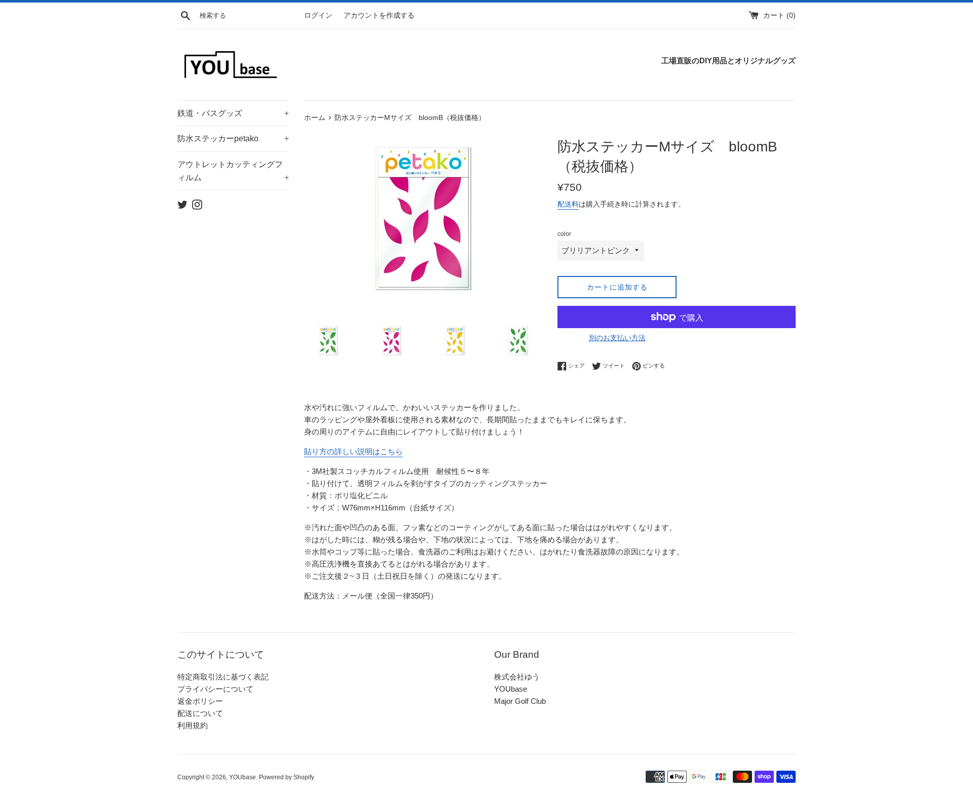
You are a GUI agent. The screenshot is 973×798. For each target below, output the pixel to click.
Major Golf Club (520, 701)
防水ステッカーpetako (233, 138)
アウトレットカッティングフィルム (233, 171)
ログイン (318, 15)
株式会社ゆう (517, 676)
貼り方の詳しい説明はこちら (353, 451)
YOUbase (510, 689)
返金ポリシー (200, 701)
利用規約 (192, 725)
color (564, 233)
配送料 (568, 204)
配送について (200, 713)
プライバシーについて (215, 689)
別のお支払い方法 (617, 338)
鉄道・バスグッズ (233, 113)
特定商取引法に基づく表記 (223, 676)
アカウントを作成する (379, 15)
